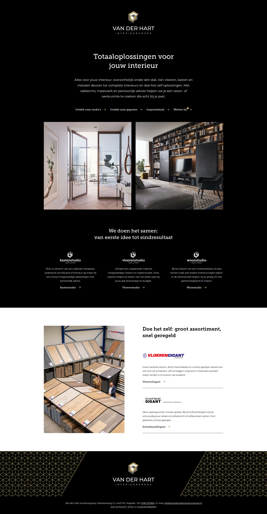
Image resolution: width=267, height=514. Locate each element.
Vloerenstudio (131, 287)
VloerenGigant (151, 382)
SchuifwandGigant (154, 427)
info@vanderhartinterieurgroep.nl (183, 503)
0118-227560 (147, 503)
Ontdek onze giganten (123, 109)
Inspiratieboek (155, 109)
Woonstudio (194, 287)
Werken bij (181, 109)
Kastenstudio (68, 287)
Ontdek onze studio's (88, 109)
